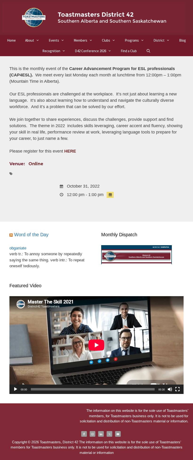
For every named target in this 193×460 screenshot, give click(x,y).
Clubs (106, 40)
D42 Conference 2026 (90, 51)
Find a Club (129, 51)
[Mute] (170, 389)
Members (80, 40)
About (29, 40)
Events (54, 40)
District (159, 40)
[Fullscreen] (177, 389)
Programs (132, 40)
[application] (96, 345)
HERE (70, 151)
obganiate (17, 248)
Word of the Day (31, 234)
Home (11, 40)
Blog (182, 40)
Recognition (51, 51)
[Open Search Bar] (148, 51)
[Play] (15, 389)
